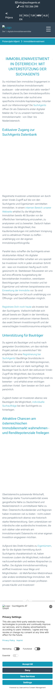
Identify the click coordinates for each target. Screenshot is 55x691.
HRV (39, 15)
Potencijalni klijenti (11, 41)
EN (20, 19)
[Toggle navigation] (48, 29)
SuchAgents (39, 105)
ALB (45, 15)
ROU (26, 15)
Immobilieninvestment (34, 41)
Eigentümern (44, 546)
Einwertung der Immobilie (16, 290)
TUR (32, 15)
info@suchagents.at (29, 2)
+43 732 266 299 (28, 6)
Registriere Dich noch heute (16, 307)
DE (20, 15)
